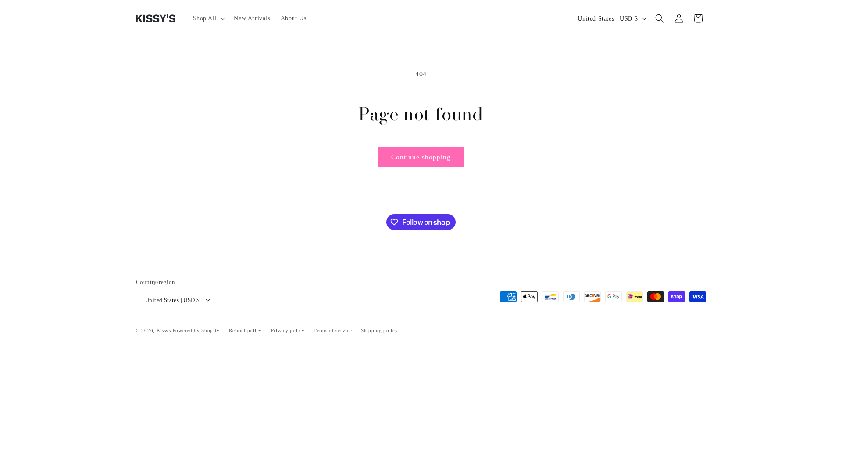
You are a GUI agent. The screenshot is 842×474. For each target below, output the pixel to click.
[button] (208, 18)
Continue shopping (421, 157)
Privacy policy (288, 330)
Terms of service (333, 330)
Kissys (165, 330)
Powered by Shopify (196, 330)
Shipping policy (379, 330)
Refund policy (245, 330)
